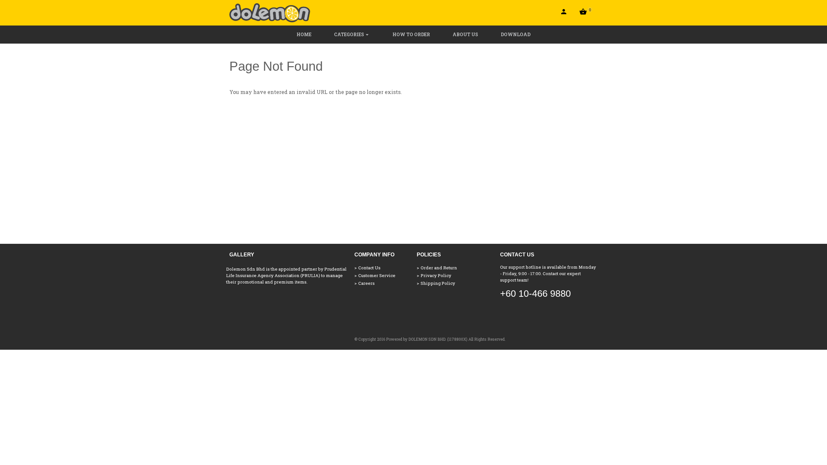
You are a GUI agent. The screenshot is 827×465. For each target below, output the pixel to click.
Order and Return (439, 268)
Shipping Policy (438, 283)
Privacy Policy (436, 275)
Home (304, 34)
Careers (366, 283)
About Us (465, 34)
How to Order (411, 34)
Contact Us (369, 268)
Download (515, 34)
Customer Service (376, 275)
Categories (349, 34)
